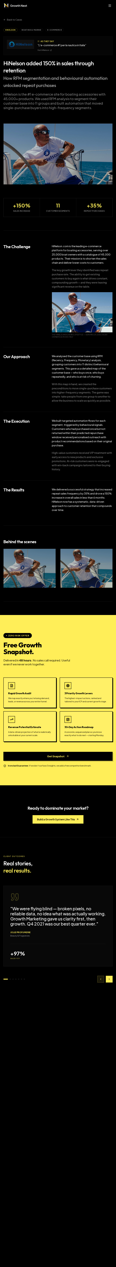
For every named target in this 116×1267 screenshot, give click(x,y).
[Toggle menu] (110, 5)
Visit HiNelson (43, 50)
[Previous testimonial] (100, 979)
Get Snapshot (56, 756)
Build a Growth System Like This (56, 819)
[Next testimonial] (109, 979)
